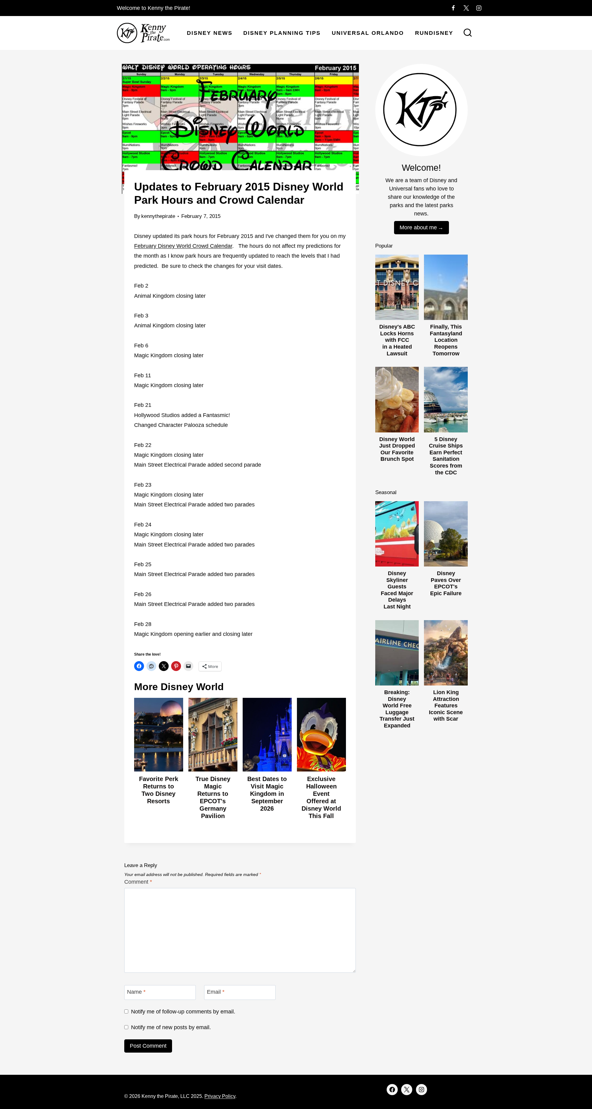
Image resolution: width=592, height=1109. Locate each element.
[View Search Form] (467, 33)
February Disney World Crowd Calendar (183, 246)
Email (215, 992)
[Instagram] (478, 8)
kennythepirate (158, 216)
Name (136, 992)
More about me (418, 227)
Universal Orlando (368, 33)
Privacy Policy (219, 1096)
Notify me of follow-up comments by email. (183, 1012)
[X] (466, 8)
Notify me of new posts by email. (171, 1027)
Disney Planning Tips (282, 33)
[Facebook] (453, 8)
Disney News (209, 33)
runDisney (434, 33)
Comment (138, 882)
